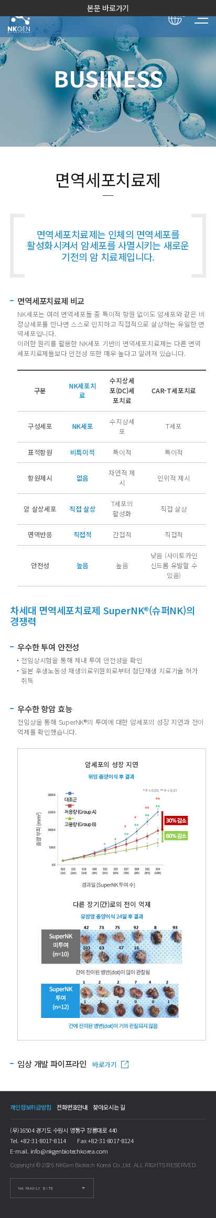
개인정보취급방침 (30, 1107)
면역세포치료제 (28, 18)
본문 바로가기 (108, 8)
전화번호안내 (72, 1107)
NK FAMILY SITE (35, 1188)
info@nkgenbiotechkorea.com (69, 1151)
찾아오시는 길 (109, 1107)
